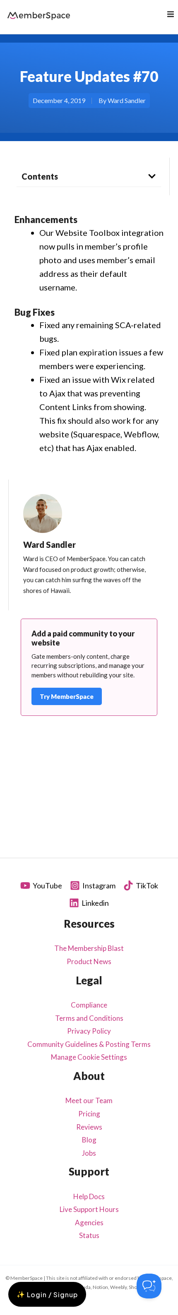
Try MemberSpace (67, 696)
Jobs (89, 1153)
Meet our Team (89, 1100)
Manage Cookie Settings (89, 1057)
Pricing (89, 1113)
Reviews (89, 1127)
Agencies (89, 1222)
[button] (170, 14)
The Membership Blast (89, 948)
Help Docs (89, 1196)
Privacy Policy (89, 1031)
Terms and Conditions (89, 1018)
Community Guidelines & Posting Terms (89, 1044)
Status (89, 1235)
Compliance (89, 1005)
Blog (89, 1139)
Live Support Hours (89, 1209)
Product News (89, 961)
